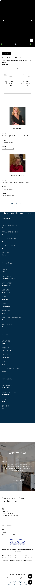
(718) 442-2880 (7, 142)
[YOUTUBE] (20, 583)
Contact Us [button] (17, 480)
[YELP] (26, 583)
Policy (24, 574)
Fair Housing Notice (9, 549)
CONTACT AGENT (17, 203)
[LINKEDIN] (14, 583)
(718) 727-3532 (7, 189)
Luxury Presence (22, 578)
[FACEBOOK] (9, 583)
